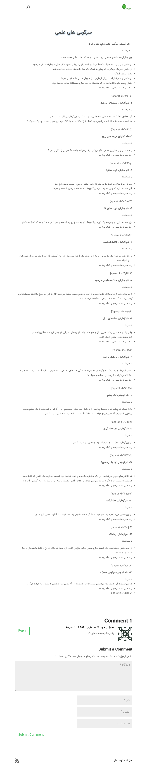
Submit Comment (31, 734)
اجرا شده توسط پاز (123, 760)
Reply (22, 630)
